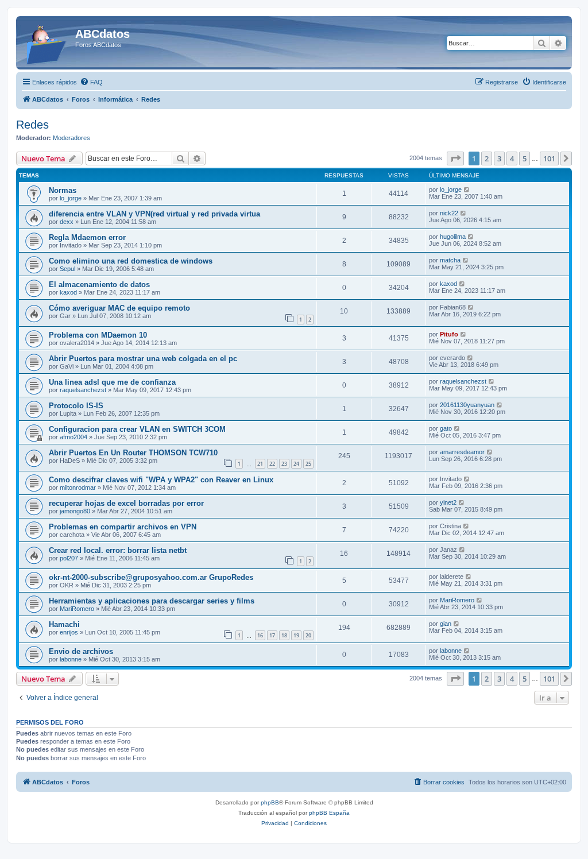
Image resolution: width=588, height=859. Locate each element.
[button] (455, 158)
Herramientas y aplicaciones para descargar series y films (151, 601)
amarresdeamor (462, 451)
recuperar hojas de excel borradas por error (126, 503)
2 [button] (487, 158)
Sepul (67, 268)
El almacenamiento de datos (99, 284)
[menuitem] (91, 82)
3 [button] (499, 158)
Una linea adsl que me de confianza (112, 382)
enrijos (69, 632)
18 (284, 635)
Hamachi (64, 624)
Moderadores (71, 137)
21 (260, 463)
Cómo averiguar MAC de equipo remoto (119, 308)
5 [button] (525, 158)
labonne (71, 659)
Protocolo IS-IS (76, 405)
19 (296, 635)
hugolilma (453, 236)
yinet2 (448, 502)
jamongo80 (75, 511)
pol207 (69, 558)
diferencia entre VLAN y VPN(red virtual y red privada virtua (154, 214)
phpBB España (329, 813)
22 (272, 463)
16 (260, 635)
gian (445, 623)
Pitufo (449, 334)
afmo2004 (73, 437)
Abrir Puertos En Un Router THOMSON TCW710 (133, 452)
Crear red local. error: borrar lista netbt (118, 550)
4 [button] (512, 158)
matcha (450, 260)
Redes (32, 124)
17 (272, 635)
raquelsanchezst (83, 389)
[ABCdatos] (47, 43)
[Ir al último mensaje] (467, 189)
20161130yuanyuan (467, 404)
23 (284, 463)
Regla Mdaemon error (87, 237)
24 (296, 463)
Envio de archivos (81, 651)
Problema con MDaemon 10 (98, 335)
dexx (67, 221)
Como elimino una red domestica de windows (130, 261)
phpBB (270, 802)
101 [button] (549, 158)
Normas (62, 190)
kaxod (68, 292)
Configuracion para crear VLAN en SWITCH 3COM (137, 429)
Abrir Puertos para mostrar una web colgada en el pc (143, 358)
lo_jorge (71, 198)
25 (308, 463)
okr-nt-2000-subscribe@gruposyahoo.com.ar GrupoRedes (151, 577)
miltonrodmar (78, 487)
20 (308, 635)
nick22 (449, 213)
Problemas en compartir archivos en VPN (122, 527)
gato (446, 428)
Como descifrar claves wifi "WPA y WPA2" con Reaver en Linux (161, 479)
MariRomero (77, 608)
